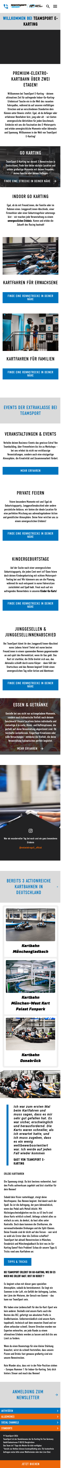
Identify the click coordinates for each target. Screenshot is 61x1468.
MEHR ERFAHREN (30, 470)
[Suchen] (48, 6)
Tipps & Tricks (17, 1261)
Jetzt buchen (31, 1464)
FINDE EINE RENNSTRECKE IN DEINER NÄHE (30, 297)
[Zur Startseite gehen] (27, 6)
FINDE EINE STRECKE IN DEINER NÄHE (27, 181)
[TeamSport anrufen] (6, 6)
